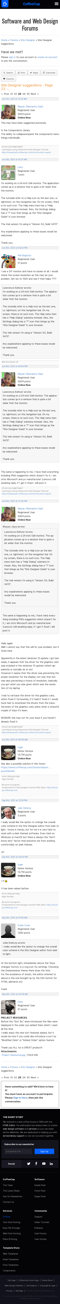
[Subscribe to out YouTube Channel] (44, 1164)
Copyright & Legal (47, 1285)
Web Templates (10, 1253)
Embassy (39, 1228)
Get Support (31, 1285)
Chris (20, 1001)
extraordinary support (13, 1136)
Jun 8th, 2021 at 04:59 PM (14, 366)
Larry (20, 167)
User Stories (41, 1239)
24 (23, 93)
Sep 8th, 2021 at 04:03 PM (15, 857)
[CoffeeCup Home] (31, 4)
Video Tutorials (42, 1222)
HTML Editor (9, 1125)
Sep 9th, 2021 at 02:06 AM (15, 994)
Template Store (11, 1248)
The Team (8, 1185)
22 (15, 93)
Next (33, 93)
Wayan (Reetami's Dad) (30, 106)
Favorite (9, 79)
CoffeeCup (9, 1179)
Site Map (19, 1291)
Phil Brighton (24, 255)
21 (11, 93)
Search (9, 73)
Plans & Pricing (10, 1239)
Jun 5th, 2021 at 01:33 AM (14, 99)
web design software (13, 1129)
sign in (12, 57)
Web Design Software (14, 1285)
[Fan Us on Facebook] (36, 1164)
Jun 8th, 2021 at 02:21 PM (14, 159)
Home (4, 40)
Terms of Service (29, 1298)
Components (9, 1270)
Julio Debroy (24, 808)
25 (28, 93)
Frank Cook (24, 925)
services (33, 1129)
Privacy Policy (51, 1296)
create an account (47, 57)
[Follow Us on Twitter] (28, 1164)
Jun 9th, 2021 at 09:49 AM (15, 739)
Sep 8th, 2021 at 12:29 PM (14, 800)
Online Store (47, 1280)
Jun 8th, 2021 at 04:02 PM (14, 248)
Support (39, 1216)
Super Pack (40, 1196)
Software (40, 1179)
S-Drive (6, 1216)
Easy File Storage (11, 1228)
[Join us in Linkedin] (51, 1164)
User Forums (40, 1233)
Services (7, 1211)
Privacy (9, 1291)
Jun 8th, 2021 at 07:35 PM (14, 501)
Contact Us (8, 1202)
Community (41, 1211)
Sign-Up (44, 1151)
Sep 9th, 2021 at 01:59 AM (14, 918)
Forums (14, 40)
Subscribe (50, 73)
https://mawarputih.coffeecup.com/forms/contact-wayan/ (26, 152)
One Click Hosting (11, 1222)
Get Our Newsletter (12, 1196)
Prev (6, 93)
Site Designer (28, 40)
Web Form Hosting (12, 1233)
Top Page (11, 1280)
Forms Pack (40, 1190)
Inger (20, 747)
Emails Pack (40, 1185)
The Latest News (11, 1190)
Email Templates (11, 1259)
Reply (35, 73)
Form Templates (10, 1265)
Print (22, 73)
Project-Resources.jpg (13, 1055)
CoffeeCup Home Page (29, 1280)
